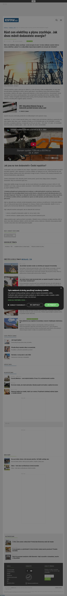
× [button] (61, 288)
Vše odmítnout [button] (35, 305)
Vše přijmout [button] (51, 305)
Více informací (32, 297)
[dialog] (33, 298)
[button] (33, 300)
